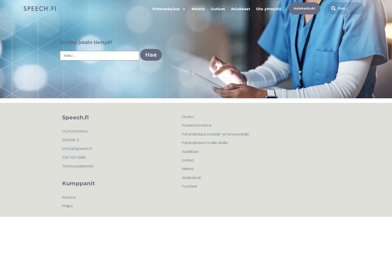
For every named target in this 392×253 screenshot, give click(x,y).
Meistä (198, 9)
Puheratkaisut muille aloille (205, 142)
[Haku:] (99, 55)
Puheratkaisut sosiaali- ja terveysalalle (215, 134)
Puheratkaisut (166, 9)
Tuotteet (189, 186)
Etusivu (188, 116)
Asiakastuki (191, 177)
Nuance (69, 197)
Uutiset (218, 9)
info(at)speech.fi (77, 148)
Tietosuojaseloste (77, 166)
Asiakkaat (240, 9)
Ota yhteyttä (268, 9)
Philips (67, 206)
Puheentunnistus (196, 125)
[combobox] (345, 8)
